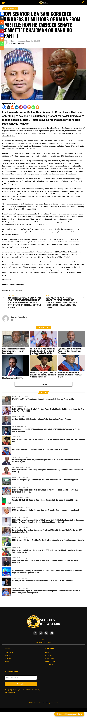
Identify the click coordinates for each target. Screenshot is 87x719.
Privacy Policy (50, 658)
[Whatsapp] (33, 107)
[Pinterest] (21, 107)
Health (7, 661)
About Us (48, 655)
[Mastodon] (25, 107)
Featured (19, 290)
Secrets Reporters (17, 43)
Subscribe (21, 684)
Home (47, 653)
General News (9, 653)
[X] (8, 107)
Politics (7, 655)
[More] (37, 107)
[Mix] (29, 107)
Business (8, 658)
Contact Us (49, 664)
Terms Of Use (50, 661)
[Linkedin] (17, 107)
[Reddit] (12, 107)
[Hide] (1, 52)
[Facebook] (4, 107)
